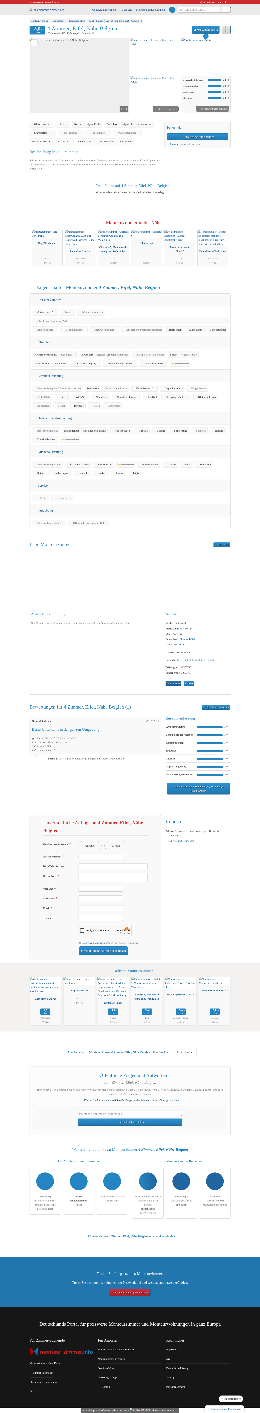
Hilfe (225, 2)
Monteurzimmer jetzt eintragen (131, 1292)
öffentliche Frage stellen (131, 1122)
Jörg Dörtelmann (47, 243)
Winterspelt (178, 633)
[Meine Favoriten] (172, 9)
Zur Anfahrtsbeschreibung (181, 840)
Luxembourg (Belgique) (204, 659)
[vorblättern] (121, 75)
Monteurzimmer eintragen (150, 9)
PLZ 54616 (185, 628)
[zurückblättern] (38, 75)
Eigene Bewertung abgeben (217, 707)
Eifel (179, 659)
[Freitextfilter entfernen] (221, 9)
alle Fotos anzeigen (167, 109)
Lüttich (187, 659)
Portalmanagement (175, 1386)
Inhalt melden (185, 1052)
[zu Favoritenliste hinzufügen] (34, 42)
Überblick (44, 342)
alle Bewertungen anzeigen (214, 108)
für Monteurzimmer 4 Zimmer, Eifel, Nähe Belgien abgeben (45, 1202)
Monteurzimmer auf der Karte (184, 144)
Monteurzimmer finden (104, 9)
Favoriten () (226, 1409)
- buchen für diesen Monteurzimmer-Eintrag (215, 1200)
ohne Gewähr (160, 1052)
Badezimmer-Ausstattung (54, 418)
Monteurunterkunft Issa (215, 990)
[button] (80, 75)
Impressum (171, 1349)
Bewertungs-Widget (107, 1377)
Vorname (48, 888)
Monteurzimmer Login (210, 2)
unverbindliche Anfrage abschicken (103, 950)
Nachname (49, 898)
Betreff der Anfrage (53, 866)
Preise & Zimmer (49, 300)
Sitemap (170, 1377)
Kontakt (189, 683)
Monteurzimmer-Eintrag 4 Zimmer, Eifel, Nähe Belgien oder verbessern (148, 1204)
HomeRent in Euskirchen (212, 251)
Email (46, 908)
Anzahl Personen (52, 856)
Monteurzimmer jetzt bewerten (199, 788)
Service (42, 485)
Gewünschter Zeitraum (56, 844)
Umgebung (45, 510)
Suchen (228, 10)
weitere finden (78, 1200)
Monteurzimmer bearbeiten (111, 1358)
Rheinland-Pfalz (188, 639)
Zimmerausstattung (50, 376)
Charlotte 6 (146, 243)
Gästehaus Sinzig (113, 1002)
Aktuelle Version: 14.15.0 (164, 1410)
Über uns (127, 9)
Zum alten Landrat (80, 251)
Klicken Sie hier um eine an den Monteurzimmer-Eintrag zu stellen (131, 1100)
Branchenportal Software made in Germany (105, 1410)
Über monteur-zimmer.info (43, 1382)
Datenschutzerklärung (94, 942)
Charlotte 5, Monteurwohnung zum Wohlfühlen (113, 249)
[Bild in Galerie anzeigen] (155, 56)
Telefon (47, 918)
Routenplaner (223, 544)
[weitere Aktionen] (226, 30)
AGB (168, 1358)
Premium (223, 226)
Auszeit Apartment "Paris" (180, 249)
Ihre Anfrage (50, 876)
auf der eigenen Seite (181, 1200)
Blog (32, 1391)
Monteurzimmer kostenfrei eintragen (116, 1349)
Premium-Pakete (106, 1368)
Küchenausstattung (50, 452)
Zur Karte (173, 835)
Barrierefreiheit (232, 1398)
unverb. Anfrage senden (206, 29)
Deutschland (179, 644)
